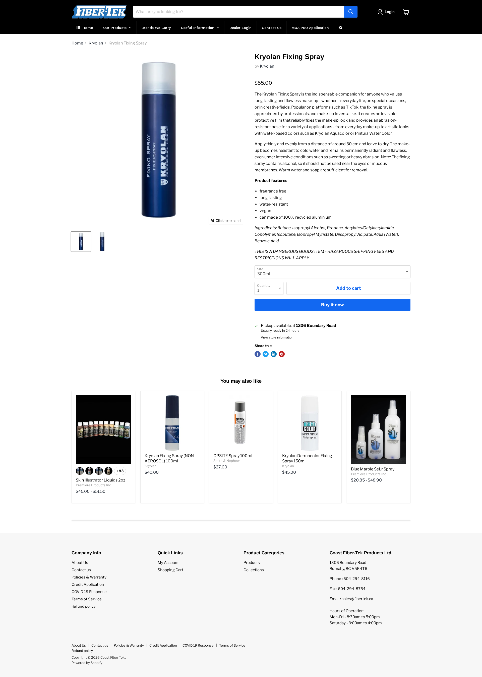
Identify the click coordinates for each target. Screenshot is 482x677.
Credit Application (88, 584)
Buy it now (332, 304)
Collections (254, 570)
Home (77, 43)
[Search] (350, 12)
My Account (168, 562)
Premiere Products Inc (93, 485)
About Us (80, 562)
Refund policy (84, 606)
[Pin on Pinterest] (282, 354)
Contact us (81, 570)
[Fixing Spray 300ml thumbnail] (81, 242)
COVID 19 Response (89, 592)
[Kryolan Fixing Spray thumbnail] (102, 242)
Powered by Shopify (87, 663)
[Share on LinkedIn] (274, 354)
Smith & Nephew (226, 461)
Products (252, 562)
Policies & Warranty (89, 577)
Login (390, 12)
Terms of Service (87, 599)
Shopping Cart (170, 570)
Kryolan (96, 43)
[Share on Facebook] (258, 354)
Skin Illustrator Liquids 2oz (100, 480)
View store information (277, 337)
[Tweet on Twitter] (266, 354)
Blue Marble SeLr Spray (372, 469)
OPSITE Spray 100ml (232, 455)
